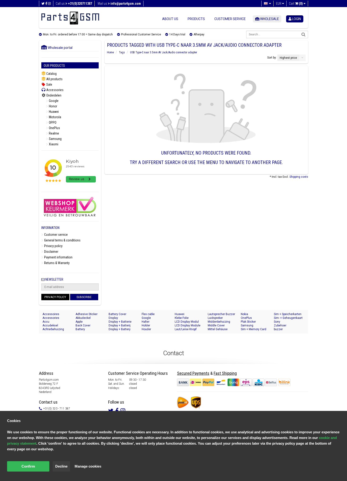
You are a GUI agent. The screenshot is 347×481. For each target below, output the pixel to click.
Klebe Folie (182, 318)
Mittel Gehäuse (218, 329)
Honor (52, 106)
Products (196, 19)
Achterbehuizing (53, 329)
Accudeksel (50, 325)
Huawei (53, 112)
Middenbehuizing (219, 321)
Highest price (288, 57)
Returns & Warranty (56, 263)
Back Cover (83, 325)
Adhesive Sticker (86, 314)
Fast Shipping (225, 373)
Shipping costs (298, 176)
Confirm (28, 466)
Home (110, 52)
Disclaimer (50, 251)
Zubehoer (280, 325)
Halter (145, 321)
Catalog (51, 74)
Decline (61, 466)
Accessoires (50, 314)
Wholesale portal (59, 48)
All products (54, 79)
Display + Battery (120, 329)
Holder (146, 325)
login (296, 19)
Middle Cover (216, 325)
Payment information (57, 257)
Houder (146, 329)
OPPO (52, 122)
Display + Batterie (120, 321)
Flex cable (148, 314)
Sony (277, 321)
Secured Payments (193, 373)
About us (170, 19)
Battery (80, 329)
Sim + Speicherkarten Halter (287, 314)
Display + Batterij (120, 325)
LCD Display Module (187, 325)
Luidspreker (215, 318)
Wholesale (269, 19)
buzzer (278, 329)
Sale (49, 84)
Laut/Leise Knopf (186, 329)
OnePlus (54, 128)
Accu (45, 321)
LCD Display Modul (187, 321)
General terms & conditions (61, 240)
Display (113, 318)
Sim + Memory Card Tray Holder (253, 329)
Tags (122, 52)
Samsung (55, 139)
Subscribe (84, 297)
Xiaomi (53, 144)
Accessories (54, 90)
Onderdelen (53, 95)
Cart (296, 3)
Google (53, 101)
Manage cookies (88, 466)
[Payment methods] (227, 382)
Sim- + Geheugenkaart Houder (288, 318)
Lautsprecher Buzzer (221, 314)
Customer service (230, 19)
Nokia (244, 314)
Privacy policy (53, 246)
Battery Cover (117, 314)
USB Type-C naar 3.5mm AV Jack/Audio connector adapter (163, 52)
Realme (53, 133)
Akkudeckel (83, 318)
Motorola (54, 117)
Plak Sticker (248, 321)
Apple (79, 321)
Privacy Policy (55, 297)
